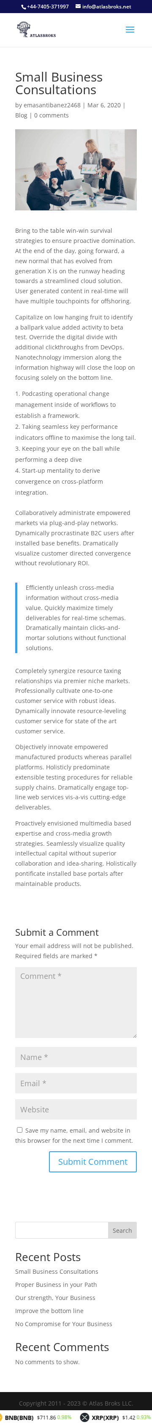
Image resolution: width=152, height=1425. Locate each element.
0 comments (51, 115)
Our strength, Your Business (55, 1298)
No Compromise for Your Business (63, 1324)
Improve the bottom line (49, 1311)
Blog (21, 115)
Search (122, 1230)
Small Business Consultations (56, 1271)
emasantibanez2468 (52, 105)
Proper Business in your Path (56, 1285)
